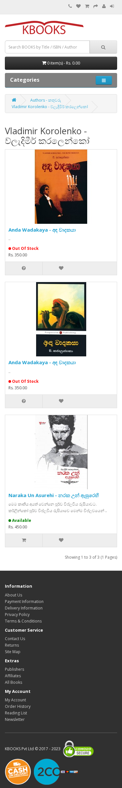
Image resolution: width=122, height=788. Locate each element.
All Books (13, 682)
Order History (18, 706)
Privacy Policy (17, 614)
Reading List (16, 713)
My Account (15, 700)
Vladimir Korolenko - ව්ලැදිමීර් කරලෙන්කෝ (50, 106)
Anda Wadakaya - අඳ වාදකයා (42, 229)
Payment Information (24, 601)
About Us (13, 595)
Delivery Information (24, 608)
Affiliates (13, 676)
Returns (12, 645)
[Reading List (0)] (78, 6)
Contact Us (15, 638)
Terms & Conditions (23, 621)
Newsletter (15, 719)
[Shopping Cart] (87, 6)
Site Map (12, 651)
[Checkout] (95, 6)
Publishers (14, 669)
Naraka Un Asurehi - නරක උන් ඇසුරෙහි (53, 495)
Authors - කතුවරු (45, 100)
